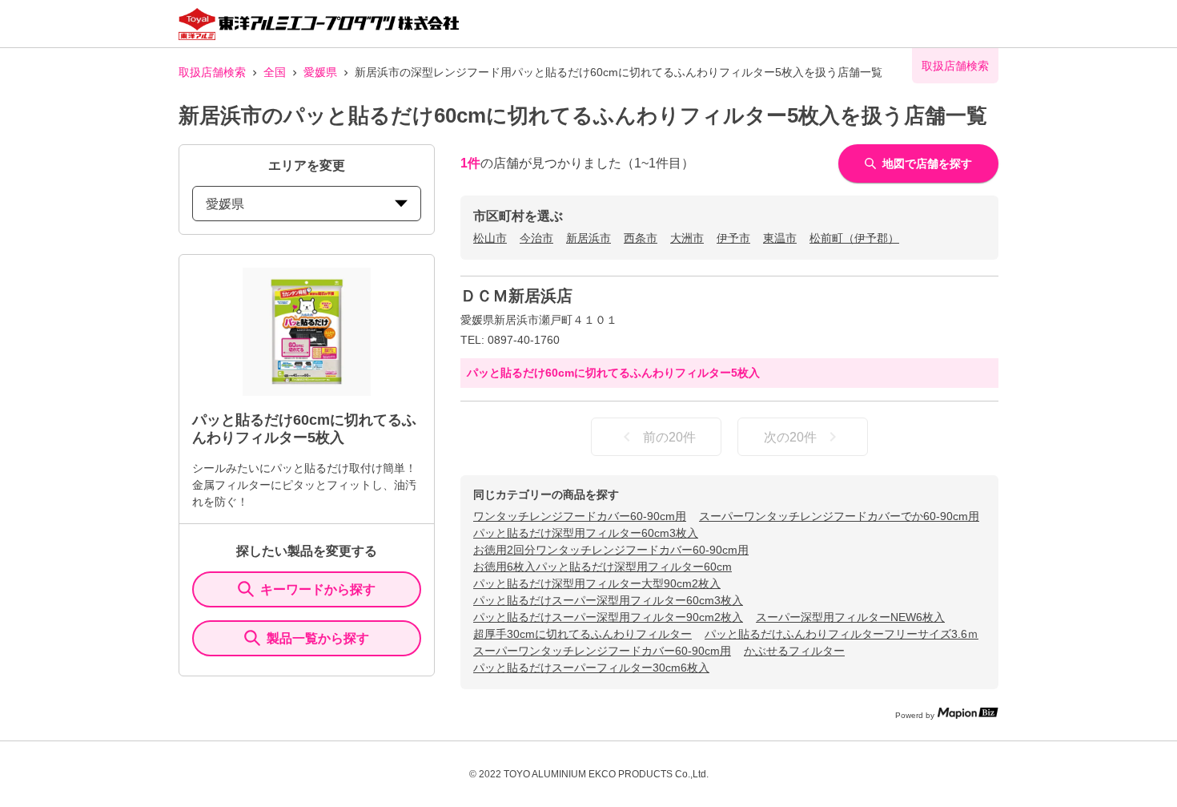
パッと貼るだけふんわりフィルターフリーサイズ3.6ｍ (841, 633)
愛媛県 (320, 72)
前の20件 (669, 437)
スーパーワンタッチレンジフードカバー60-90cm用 (602, 650)
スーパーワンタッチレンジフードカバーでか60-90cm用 (839, 516)
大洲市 (687, 238)
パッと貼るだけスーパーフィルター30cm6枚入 (591, 667)
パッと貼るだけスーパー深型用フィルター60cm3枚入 (608, 600)
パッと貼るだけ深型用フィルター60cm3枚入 (585, 533)
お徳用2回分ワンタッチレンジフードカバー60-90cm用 (611, 549)
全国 (274, 72)
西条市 (640, 238)
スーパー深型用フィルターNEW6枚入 (850, 617)
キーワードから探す (318, 589)
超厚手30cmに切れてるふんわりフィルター (582, 633)
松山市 (490, 238)
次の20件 (790, 437)
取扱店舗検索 (212, 72)
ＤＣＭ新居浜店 (516, 296)
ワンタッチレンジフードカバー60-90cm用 (579, 516)
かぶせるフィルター (794, 650)
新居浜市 (588, 238)
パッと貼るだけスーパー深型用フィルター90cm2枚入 (608, 617)
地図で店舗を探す (927, 163)
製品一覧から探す (318, 638)
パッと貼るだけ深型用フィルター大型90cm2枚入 (597, 583)
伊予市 (733, 238)
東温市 (780, 238)
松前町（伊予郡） (854, 238)
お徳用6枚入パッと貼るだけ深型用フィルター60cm (602, 566)
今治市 (536, 238)
